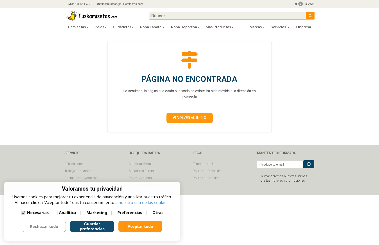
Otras (157, 212)
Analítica (67, 212)
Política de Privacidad (207, 171)
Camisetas (77, 27)
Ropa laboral (151, 27)
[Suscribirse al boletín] (308, 164)
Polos (99, 27)
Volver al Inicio (191, 118)
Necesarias (38, 212)
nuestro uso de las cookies (143, 202)
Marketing (96, 212)
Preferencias (129, 212)
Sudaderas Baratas (142, 171)
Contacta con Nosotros (81, 178)
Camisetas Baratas (142, 164)
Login (311, 3)
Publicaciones (74, 164)
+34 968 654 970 (80, 3)
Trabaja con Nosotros (79, 171)
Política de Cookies (206, 178)
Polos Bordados (140, 178)
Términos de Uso (204, 164)
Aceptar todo (140, 226)
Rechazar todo (44, 226)
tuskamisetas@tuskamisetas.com (121, 3)
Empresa (303, 27)
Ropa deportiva (184, 27)
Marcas (256, 27)
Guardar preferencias (92, 226)
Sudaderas (122, 27)
